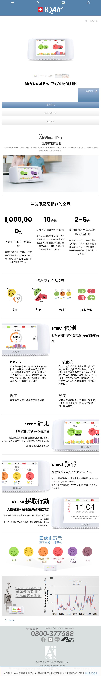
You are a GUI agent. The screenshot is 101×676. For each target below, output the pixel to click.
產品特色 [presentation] (50, 104)
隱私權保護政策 (91, 673)
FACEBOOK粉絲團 (50, 652)
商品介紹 (93, 20)
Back (11, 620)
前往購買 (89, 91)
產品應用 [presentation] (50, 121)
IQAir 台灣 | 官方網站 (50, 10)
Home (86, 21)
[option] (50, 46)
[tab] (50, 105)
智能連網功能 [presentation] (50, 113)
